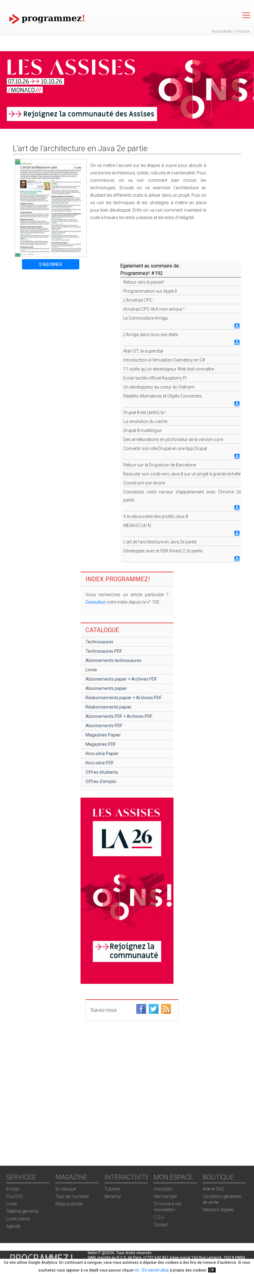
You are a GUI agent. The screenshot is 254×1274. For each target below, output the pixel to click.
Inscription (163, 1188)
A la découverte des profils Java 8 (155, 516)
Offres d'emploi (100, 781)
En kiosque (65, 1188)
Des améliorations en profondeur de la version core (173, 439)
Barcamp (112, 1196)
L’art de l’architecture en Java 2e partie (159, 541)
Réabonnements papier (108, 707)
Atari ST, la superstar (143, 351)
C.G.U (159, 1217)
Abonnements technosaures (113, 660)
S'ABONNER (50, 264)
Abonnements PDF (103, 725)
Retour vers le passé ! (143, 282)
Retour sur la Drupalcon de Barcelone (159, 464)
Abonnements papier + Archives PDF (121, 679)
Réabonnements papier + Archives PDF (123, 697)
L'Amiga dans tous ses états (150, 334)
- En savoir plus (154, 1269)
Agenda (13, 1226)
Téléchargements (22, 1211)
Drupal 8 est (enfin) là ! (144, 412)
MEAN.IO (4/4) (137, 525)
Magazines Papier (103, 734)
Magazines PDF (100, 744)
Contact (161, 1224)
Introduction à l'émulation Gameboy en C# (164, 360)
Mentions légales (218, 1209)
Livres (91, 669)
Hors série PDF (99, 762)
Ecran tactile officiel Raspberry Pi (155, 378)
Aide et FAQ (213, 1188)
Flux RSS (14, 1196)
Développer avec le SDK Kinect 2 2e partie (162, 550)
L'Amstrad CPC (137, 300)
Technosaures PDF (103, 651)
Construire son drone (144, 482)
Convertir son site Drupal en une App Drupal (165, 448)
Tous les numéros (72, 1196)
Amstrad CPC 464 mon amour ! (153, 309)
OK (211, 1269)
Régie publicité (68, 1203)
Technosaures (99, 641)
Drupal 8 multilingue (142, 430)
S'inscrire (241, 31)
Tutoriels (112, 1188)
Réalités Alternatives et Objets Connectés (162, 396)
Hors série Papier (102, 753)
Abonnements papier (106, 688)
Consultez (95, 602)
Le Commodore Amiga (145, 318)
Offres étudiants (101, 772)
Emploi (12, 1188)
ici (137, 1269)
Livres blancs (18, 1218)
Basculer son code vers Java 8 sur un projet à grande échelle (182, 473)
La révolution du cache (145, 421)
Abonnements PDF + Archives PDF (118, 716)
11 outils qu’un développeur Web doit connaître (168, 369)
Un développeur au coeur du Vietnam (159, 387)
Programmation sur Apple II (150, 291)
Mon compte (165, 1196)
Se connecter (222, 31)
